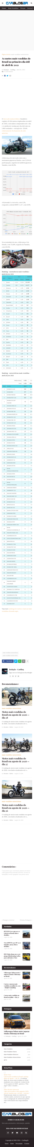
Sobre (12, 1143)
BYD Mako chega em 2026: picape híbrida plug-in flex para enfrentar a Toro (12, 956)
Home (4, 8)
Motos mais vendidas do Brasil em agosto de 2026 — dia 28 (15, 714)
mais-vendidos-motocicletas (20, 54)
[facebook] (13, 676)
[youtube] (18, 676)
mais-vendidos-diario (17, 1052)
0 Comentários (8, 71)
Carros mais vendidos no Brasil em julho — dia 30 (11, 996)
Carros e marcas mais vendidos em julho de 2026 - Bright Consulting (12, 986)
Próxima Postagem (25, 920)
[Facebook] (5, 76)
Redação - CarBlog (16, 669)
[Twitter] (7, 76)
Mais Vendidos (13, 8)
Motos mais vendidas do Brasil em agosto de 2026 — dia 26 (15, 808)
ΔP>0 (17, 1060)
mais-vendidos (17, 1049)
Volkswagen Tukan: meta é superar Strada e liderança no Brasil (12, 974)
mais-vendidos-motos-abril (10, 655)
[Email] (10, 76)
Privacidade (19, 1143)
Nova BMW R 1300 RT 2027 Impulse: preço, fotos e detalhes (12, 944)
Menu (2, 3)
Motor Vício (7, 1075)
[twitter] (16, 676)
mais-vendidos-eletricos (17, 1054)
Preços (22, 8)
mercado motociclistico (11, 119)
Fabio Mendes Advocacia (11, 1089)
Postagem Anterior (8, 920)
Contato (26, 1143)
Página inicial (6, 54)
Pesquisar (31, 3)
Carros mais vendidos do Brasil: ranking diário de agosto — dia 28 (16, 1077)
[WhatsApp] (19, 661)
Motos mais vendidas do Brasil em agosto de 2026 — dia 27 (15, 761)
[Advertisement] (17, 30)
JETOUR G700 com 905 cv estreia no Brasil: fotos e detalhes (12, 933)
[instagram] (10, 676)
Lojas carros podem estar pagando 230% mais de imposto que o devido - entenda (16, 1092)
